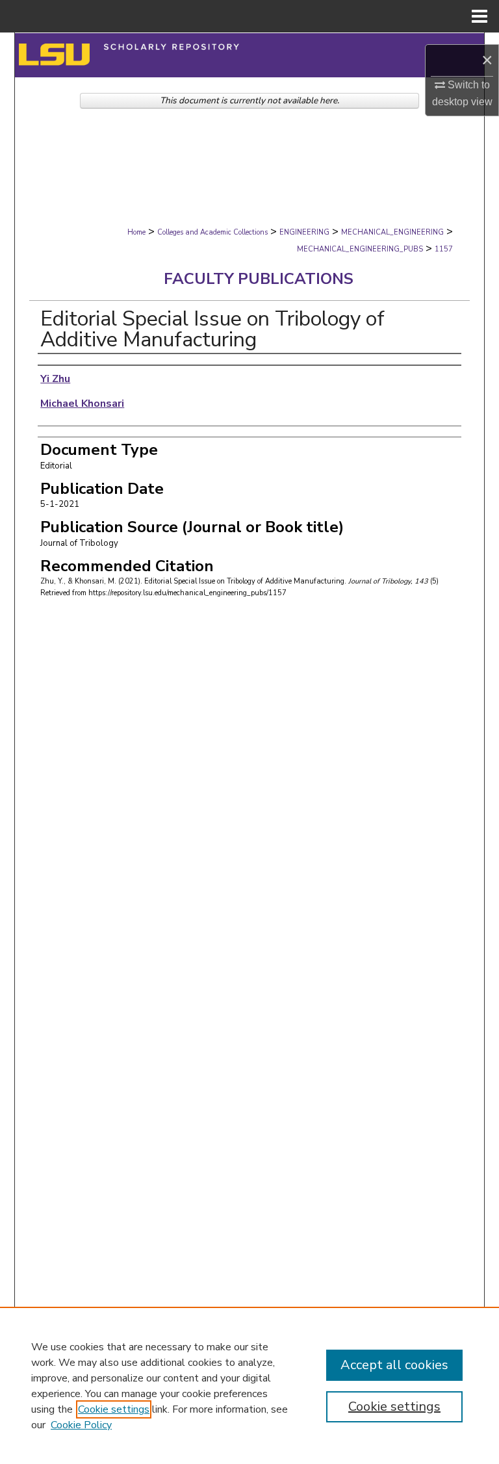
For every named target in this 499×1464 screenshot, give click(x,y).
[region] (249, 1385)
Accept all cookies (394, 1365)
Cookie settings (113, 1409)
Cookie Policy (81, 1425)
